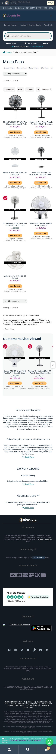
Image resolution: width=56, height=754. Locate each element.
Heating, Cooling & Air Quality (30, 25)
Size (39, 89)
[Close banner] (2, 3)
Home (8, 52)
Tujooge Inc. (37, 736)
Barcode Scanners (10, 25)
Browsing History (11, 702)
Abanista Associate (45, 539)
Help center (28, 702)
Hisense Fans (33, 68)
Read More (9, 329)
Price (20, 89)
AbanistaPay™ (38, 558)
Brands (30, 89)
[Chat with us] (49, 742)
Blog (20, 702)
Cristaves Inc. (19, 736)
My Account (9, 749)
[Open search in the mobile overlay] (28, 36)
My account (38, 702)
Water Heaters (49, 25)
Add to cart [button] (15, 132)
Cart (43, 747)
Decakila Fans (9, 68)
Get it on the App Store (18, 741)
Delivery (37, 704)
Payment (29, 704)
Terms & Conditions (17, 704)
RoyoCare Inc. (28, 736)
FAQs (44, 704)
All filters (45, 89)
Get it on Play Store (34, 741)
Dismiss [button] (5, 743)
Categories (9, 89)
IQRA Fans (44, 68)
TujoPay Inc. (46, 736)
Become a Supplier (33, 705)
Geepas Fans (21, 68)
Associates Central (17, 705)
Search (28, 749)
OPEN (50, 3)
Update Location (36, 46)
